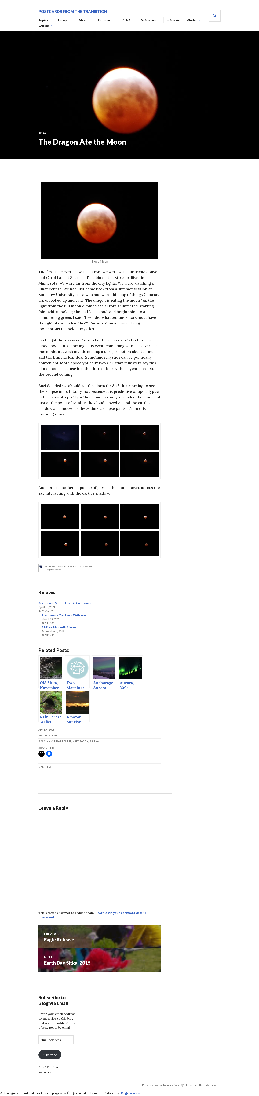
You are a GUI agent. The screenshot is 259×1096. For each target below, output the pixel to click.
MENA (126, 20)
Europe (63, 20)
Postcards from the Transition (72, 11)
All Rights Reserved (52, 569)
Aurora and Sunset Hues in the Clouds (64, 603)
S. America (173, 20)
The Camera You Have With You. (64, 615)
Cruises (44, 25)
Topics (43, 20)
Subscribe (50, 1055)
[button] (60, 437)
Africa (83, 20)
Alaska (192, 20)
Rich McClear (47, 735)
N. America (148, 20)
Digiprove (130, 1093)
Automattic (213, 1085)
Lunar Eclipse (62, 741)
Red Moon (81, 741)
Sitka (42, 133)
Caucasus (104, 20)
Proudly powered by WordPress (161, 1085)
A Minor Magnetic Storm (58, 627)
